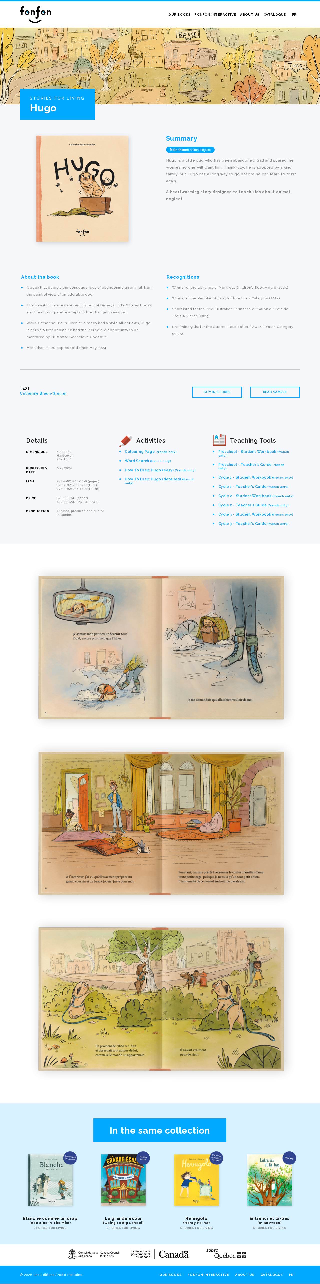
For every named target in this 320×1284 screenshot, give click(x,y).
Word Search (148, 461)
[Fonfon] (35, 14)
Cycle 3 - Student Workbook (256, 514)
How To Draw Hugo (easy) (160, 470)
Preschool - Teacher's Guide (251, 466)
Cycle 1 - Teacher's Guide (253, 487)
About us (249, 14)
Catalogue (275, 14)
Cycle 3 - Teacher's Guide (253, 524)
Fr (294, 14)
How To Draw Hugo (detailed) (159, 481)
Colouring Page (151, 452)
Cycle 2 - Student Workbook (256, 496)
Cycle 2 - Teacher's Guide (253, 505)
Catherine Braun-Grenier (43, 393)
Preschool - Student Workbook (253, 453)
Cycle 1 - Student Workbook (256, 477)
